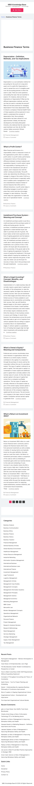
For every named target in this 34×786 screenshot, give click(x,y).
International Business (10, 563)
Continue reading (14, 131)
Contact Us (4, 774)
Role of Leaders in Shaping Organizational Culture (16, 692)
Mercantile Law (8, 607)
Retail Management (9, 631)
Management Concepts (10, 587)
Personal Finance (9, 619)
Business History (8, 537)
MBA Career (7, 604)
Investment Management (11, 572)
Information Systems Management (14, 560)
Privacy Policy (5, 772)
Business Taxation (9, 540)
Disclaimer (4, 769)
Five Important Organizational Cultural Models (15, 700)
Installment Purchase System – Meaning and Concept (16, 216)
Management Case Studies (12, 584)
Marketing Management (11, 601)
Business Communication (11, 528)
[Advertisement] (17, 34)
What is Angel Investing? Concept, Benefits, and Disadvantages (14, 279)
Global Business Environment (12, 548)
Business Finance (10, 203)
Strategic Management (10, 637)
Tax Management (9, 643)
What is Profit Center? (13, 147)
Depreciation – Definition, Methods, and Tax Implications (16, 57)
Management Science (10, 595)
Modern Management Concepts (13, 610)
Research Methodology (10, 628)
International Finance (10, 569)
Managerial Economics (10, 598)
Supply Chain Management (12, 640)
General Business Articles (11, 545)
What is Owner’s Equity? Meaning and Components (14, 349)
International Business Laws (12, 566)
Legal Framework (9, 575)
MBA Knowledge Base (17, 5)
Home (3, 17)
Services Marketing (9, 634)
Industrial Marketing (9, 557)
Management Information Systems (14, 590)
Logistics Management (10, 578)
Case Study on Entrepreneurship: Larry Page (14, 664)
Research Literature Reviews (12, 625)
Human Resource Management (13, 554)
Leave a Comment (10, 137)
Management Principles (10, 592)
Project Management (10, 622)
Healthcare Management (11, 551)
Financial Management (12, 135)
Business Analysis (9, 525)
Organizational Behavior (11, 616)
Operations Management (11, 613)
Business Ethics (8, 531)
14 (20, 502)
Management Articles (10, 581)
